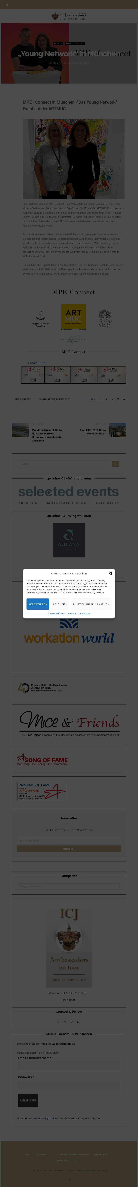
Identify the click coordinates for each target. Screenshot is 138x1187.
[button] (110, 573)
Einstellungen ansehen (91, 604)
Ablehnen (60, 604)
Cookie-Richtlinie (56, 613)
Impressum (84, 613)
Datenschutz (71, 613)
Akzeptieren (37, 604)
